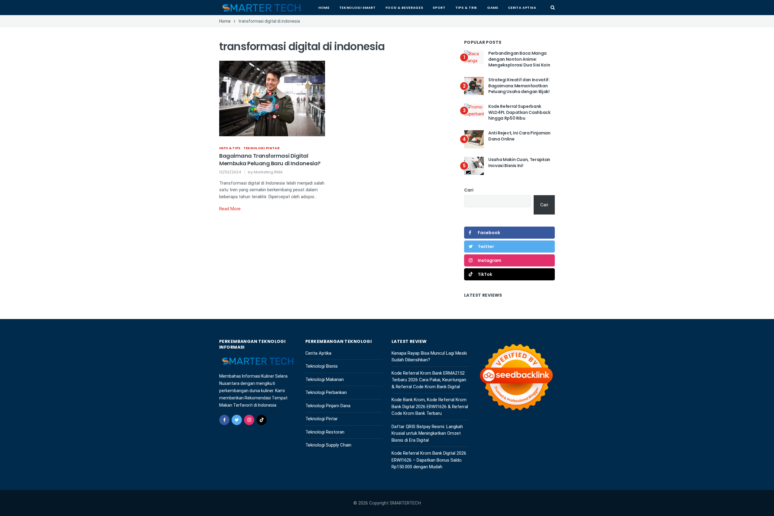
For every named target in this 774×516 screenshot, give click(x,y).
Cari (468, 190)
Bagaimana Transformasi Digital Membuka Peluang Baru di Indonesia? (269, 159)
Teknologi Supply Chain (328, 445)
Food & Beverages (404, 7)
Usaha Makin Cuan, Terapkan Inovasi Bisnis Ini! (519, 162)
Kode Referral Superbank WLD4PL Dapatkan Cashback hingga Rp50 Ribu (519, 112)
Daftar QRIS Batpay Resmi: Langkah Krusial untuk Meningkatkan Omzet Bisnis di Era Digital (427, 433)
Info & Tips (230, 148)
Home (324, 7)
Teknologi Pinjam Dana (327, 405)
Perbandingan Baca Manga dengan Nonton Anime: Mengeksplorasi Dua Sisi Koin (519, 59)
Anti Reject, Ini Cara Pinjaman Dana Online (519, 136)
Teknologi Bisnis (321, 366)
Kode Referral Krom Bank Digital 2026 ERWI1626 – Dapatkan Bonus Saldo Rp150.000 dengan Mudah (429, 459)
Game (492, 7)
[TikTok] (261, 420)
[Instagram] (249, 420)
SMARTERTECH (405, 503)
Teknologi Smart (357, 7)
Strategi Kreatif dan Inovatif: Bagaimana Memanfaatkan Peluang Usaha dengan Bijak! (519, 86)
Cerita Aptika (522, 7)
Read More (230, 208)
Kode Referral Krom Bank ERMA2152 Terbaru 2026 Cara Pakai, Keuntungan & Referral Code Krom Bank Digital (429, 379)
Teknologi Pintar (261, 148)
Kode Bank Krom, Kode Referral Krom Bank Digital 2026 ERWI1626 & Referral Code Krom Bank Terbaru (430, 406)
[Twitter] (237, 420)
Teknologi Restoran (324, 432)
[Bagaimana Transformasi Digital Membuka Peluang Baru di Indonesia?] (272, 98)
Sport (439, 7)
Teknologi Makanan (324, 379)
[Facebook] (224, 420)
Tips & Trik (466, 7)
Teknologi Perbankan (326, 392)
